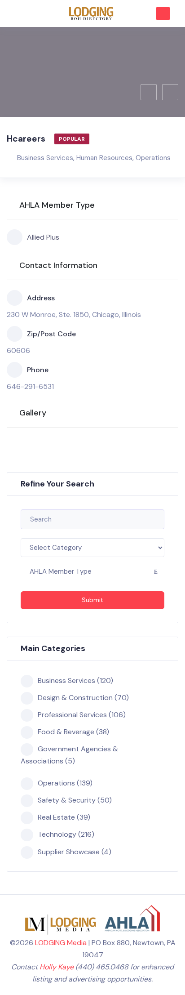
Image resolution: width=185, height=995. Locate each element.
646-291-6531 (30, 386)
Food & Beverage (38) (73, 731)
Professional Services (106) (82, 714)
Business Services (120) (75, 680)
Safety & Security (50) (75, 800)
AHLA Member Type (61, 571)
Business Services (45, 157)
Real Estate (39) (64, 817)
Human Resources (104, 157)
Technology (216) (66, 834)
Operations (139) (65, 783)
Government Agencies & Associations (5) (69, 755)
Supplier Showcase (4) (74, 852)
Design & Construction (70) (83, 697)
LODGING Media (61, 942)
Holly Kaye (57, 967)
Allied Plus (43, 237)
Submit (92, 600)
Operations (153, 157)
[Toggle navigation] (17, 13)
